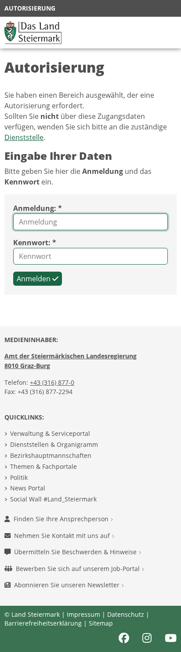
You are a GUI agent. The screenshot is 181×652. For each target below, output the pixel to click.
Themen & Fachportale (43, 466)
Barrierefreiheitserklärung (43, 623)
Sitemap (101, 623)
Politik (19, 477)
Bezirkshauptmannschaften (50, 455)
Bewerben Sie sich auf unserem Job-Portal (78, 568)
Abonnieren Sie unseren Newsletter (67, 585)
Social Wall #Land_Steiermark (53, 499)
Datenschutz (125, 614)
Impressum (83, 614)
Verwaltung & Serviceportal (50, 433)
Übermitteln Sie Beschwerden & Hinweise (76, 552)
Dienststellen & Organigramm (54, 444)
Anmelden (34, 279)
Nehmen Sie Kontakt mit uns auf (63, 535)
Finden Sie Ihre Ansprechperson (62, 519)
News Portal (27, 488)
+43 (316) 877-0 (52, 382)
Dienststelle (23, 137)
